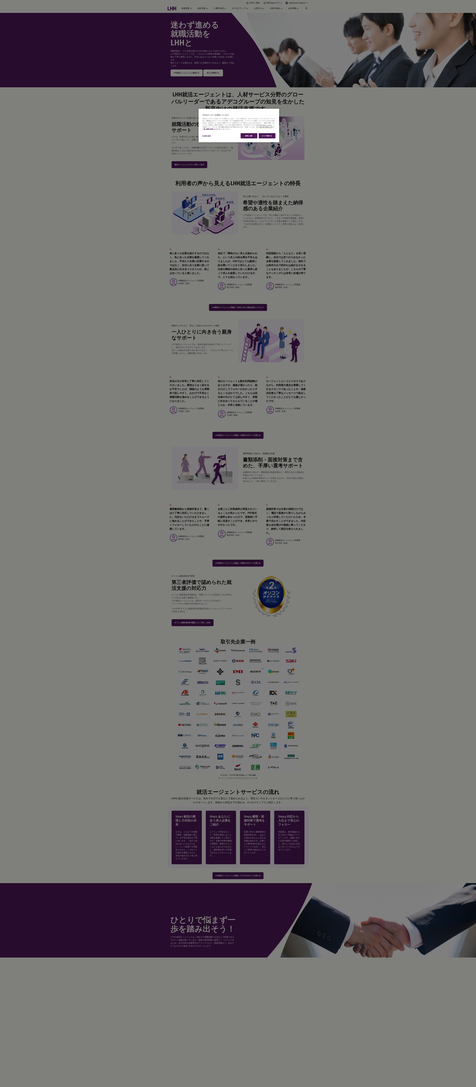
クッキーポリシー (266, 127)
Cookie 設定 (206, 136)
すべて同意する (267, 136)
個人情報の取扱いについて (212, 129)
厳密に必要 (249, 136)
